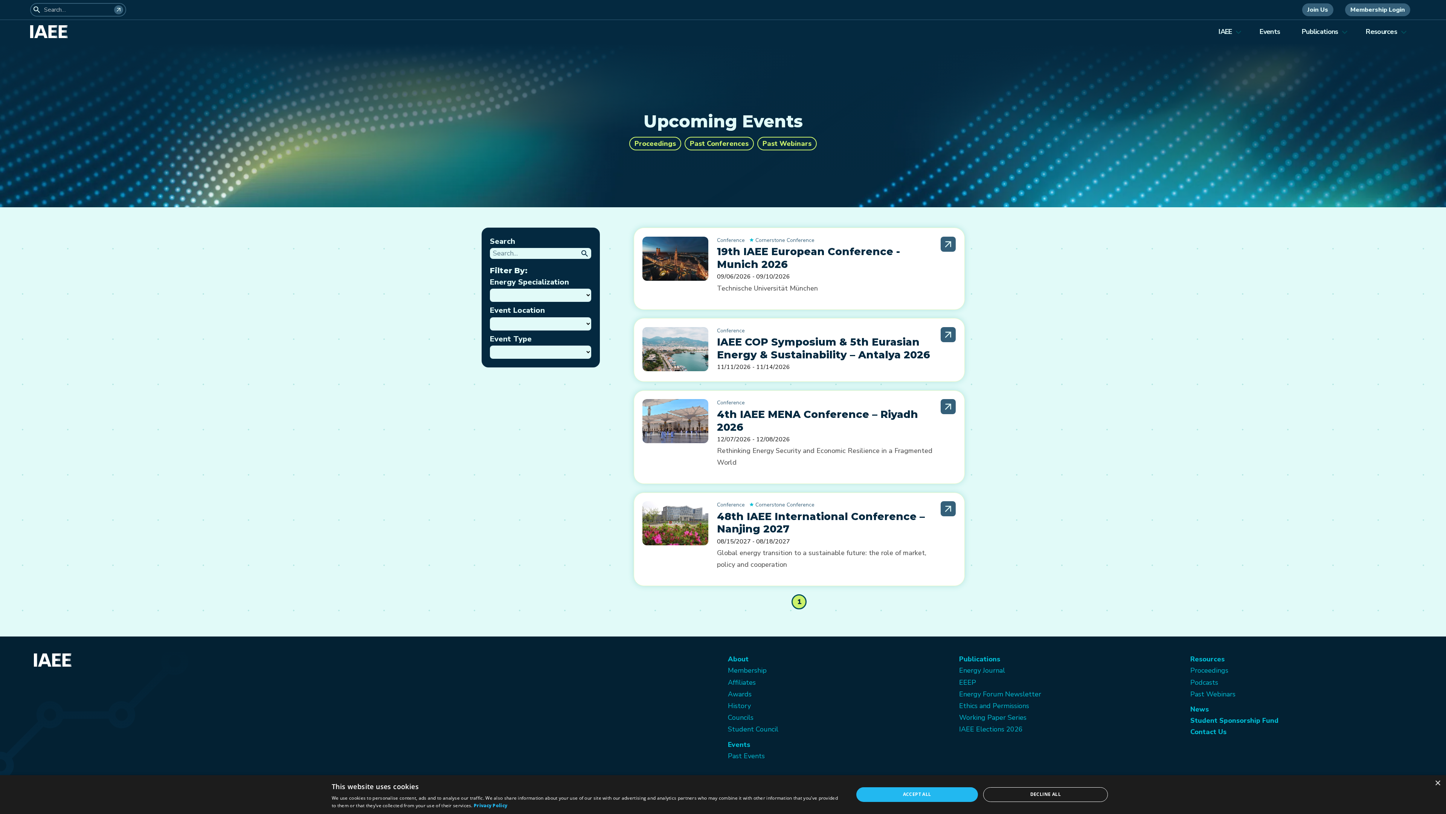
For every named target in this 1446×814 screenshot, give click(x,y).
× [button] (1437, 783)
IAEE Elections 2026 (991, 729)
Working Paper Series (993, 717)
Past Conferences (719, 143)
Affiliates (742, 682)
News (1199, 709)
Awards (740, 694)
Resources (1381, 31)
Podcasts (1204, 682)
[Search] (118, 9)
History (739, 705)
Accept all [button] (917, 794)
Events (1270, 31)
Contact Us (1208, 731)
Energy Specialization (529, 282)
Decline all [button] (1045, 794)
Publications (1320, 31)
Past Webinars (787, 143)
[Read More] (948, 244)
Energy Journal (982, 670)
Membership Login (1377, 10)
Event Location (517, 310)
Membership (747, 670)
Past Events (746, 755)
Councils (741, 717)
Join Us (1317, 10)
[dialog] (723, 794)
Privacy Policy (490, 805)
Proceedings (655, 143)
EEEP (967, 682)
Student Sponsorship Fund (1234, 720)
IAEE (1225, 31)
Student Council (753, 729)
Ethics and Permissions (994, 705)
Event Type (511, 339)
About (738, 659)
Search (502, 241)
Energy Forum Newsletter (1000, 694)
